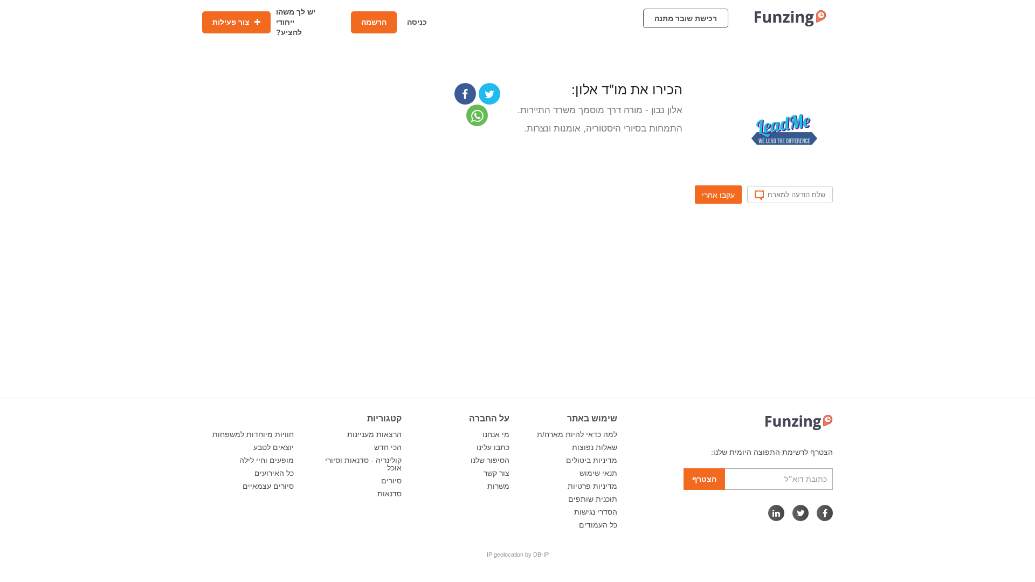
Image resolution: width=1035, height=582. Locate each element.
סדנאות (389, 493)
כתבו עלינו (493, 447)
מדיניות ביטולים (591, 460)
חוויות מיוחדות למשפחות (253, 434)
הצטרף (704, 479)
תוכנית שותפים (592, 499)
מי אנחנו (495, 434)
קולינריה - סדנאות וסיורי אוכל (363, 464)
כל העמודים (598, 525)
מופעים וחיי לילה (266, 460)
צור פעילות (232, 22)
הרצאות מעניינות (374, 434)
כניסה (417, 22)
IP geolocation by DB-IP (518, 554)
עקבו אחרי (718, 194)
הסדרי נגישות (595, 512)
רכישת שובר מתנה (685, 18)
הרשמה (374, 22)
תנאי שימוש (598, 473)
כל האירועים (274, 473)
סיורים (391, 480)
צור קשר (496, 473)
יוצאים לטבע (273, 447)
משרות (498, 486)
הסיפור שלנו (490, 460)
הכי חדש (388, 447)
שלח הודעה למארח (796, 194)
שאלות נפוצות (594, 447)
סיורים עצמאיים (268, 486)
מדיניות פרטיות (592, 486)
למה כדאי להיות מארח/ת (577, 434)
